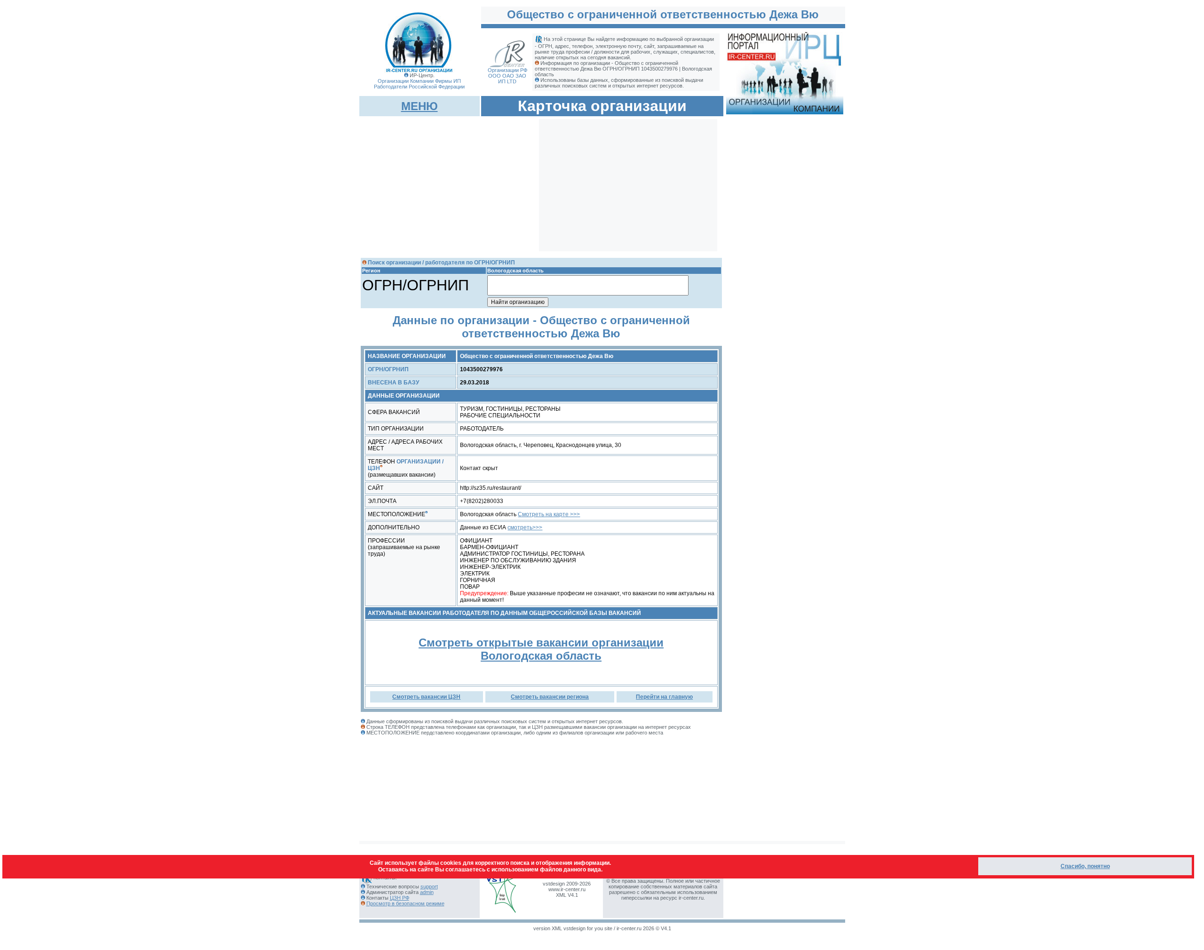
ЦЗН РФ (399, 898)
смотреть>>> (524, 527)
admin (427, 892)
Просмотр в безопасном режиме (405, 903)
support (429, 886)
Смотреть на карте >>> (549, 514)
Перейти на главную (664, 697)
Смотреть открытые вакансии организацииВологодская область (541, 649)
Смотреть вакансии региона (550, 697)
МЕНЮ (419, 106)
